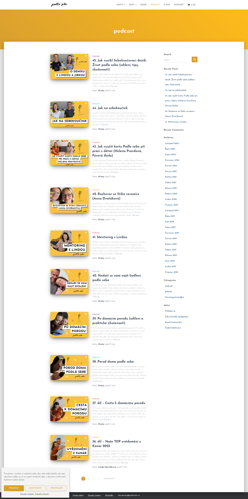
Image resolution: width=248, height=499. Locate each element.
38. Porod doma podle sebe (113, 361)
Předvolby (57, 488)
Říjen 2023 (170, 149)
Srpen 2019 (170, 227)
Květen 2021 (171, 177)
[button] (124, 5)
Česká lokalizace (173, 328)
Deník (143, 5)
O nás (167, 5)
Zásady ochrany (42, 494)
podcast (96, 56)
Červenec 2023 (172, 160)
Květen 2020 (171, 194)
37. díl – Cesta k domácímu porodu (118, 403)
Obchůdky (109, 495)
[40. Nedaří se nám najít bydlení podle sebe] (69, 281)
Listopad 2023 (172, 143)
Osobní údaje (78, 495)
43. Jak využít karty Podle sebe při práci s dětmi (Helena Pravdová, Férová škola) (118, 151)
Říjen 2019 (170, 216)
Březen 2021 (171, 188)
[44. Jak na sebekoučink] (69, 114)
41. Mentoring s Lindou (109, 237)
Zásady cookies (27, 494)
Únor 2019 (170, 261)
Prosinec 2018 (171, 272)
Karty (120, 5)
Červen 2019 (171, 239)
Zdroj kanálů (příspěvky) (176, 317)
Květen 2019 (171, 244)
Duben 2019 (170, 250)
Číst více (114, 86)
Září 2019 (169, 222)
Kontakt (179, 5)
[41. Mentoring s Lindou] (69, 243)
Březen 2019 (171, 255)
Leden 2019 (170, 267)
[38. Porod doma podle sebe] (69, 367)
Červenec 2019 (172, 233)
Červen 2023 (171, 166)
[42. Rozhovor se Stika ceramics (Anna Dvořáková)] (69, 200)
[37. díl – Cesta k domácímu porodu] (69, 409)
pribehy (168, 292)
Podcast (155, 5)
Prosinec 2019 (171, 205)
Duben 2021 (170, 183)
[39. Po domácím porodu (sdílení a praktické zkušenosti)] (69, 324)
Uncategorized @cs (174, 297)
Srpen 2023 (170, 155)
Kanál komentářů (173, 322)
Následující (109, 478)
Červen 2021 (171, 171)
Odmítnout (35, 488)
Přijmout (14, 488)
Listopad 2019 (171, 211)
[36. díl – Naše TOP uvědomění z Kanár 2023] (69, 447)
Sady (132, 5)
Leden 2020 (171, 199)
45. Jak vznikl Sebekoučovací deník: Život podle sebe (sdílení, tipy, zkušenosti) (119, 65)
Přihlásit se (170, 311)
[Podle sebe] (59, 5)
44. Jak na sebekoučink (110, 108)
